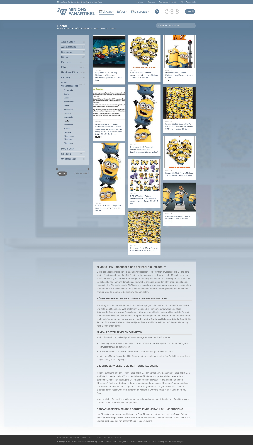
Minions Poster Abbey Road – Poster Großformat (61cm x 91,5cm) (177, 218)
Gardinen (68, 98)
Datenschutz (163, 2)
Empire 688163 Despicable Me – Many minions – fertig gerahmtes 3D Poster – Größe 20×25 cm (179, 126)
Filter (62, 173)
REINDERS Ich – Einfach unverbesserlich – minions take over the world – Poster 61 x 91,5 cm (144, 200)
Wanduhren (68, 143)
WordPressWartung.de (174, 441)
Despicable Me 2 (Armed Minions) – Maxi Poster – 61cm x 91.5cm (179, 75)
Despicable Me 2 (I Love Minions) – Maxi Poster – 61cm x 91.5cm (179, 174)
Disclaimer (152, 2)
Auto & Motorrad (68, 47)
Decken (67, 94)
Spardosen (68, 125)
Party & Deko (67, 149)
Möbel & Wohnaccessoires (87, 28)
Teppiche (67, 132)
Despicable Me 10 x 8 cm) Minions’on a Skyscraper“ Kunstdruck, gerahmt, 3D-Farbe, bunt (108, 76)
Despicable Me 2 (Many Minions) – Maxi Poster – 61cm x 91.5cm (144, 249)
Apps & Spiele (68, 42)
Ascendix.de (145, 441)
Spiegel (67, 128)
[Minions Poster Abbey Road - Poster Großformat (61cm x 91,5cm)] (179, 197)
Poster (104, 28)
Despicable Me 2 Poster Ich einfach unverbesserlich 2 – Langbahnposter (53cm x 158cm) (144, 149)
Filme (64, 67)
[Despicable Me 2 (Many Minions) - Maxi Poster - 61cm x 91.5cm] (144, 227)
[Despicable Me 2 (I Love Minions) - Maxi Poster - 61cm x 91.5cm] (179, 152)
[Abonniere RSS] (177, 11)
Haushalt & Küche (69, 72)
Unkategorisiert (68, 159)
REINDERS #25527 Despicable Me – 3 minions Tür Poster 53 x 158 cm (108, 208)
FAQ (181, 2)
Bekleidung (66, 52)
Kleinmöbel (68, 109)
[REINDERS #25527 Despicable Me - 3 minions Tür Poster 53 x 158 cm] (109, 172)
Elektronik (66, 62)
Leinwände (68, 117)
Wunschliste (191, 2)
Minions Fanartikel (82, 11)
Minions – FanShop (65, 28)
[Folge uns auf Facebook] (167, 11)
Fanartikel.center (109, 441)
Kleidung (65, 77)
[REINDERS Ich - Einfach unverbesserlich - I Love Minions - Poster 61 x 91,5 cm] (144, 51)
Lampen (67, 113)
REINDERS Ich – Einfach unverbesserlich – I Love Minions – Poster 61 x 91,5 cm (144, 75)
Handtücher (69, 102)
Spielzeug (66, 154)
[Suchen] (157, 11)
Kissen (66, 106)
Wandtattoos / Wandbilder (69, 137)
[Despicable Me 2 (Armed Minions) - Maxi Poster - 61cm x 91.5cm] (179, 51)
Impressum (140, 2)
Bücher (64, 57)
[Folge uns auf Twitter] (172, 11)
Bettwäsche (68, 90)
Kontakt (174, 2)
